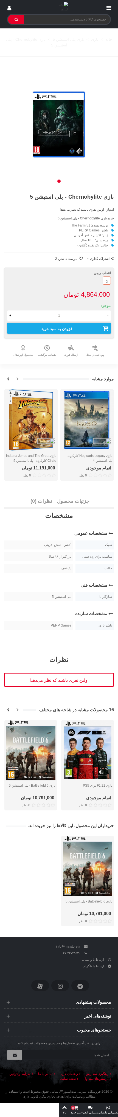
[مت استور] (59, 7)
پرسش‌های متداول (95, 1079)
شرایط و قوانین (19, 1074)
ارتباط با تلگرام (93, 966)
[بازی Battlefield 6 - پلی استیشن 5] (30, 750)
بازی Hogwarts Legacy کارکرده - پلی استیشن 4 (89, 458)
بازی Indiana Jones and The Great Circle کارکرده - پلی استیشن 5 (31, 458)
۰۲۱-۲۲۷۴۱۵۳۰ (70, 953)
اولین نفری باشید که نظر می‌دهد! (82, 209)
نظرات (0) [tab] (41, 501)
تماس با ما (45, 1074)
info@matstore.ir (68, 946)
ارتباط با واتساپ (93, 960)
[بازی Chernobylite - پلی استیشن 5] (59, 124)
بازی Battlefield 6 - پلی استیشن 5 (32, 785)
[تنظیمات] (9, 7)
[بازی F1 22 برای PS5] (87, 750)
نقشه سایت (68, 1079)
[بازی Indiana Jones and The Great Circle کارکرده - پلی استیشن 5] (31, 420)
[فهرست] (108, 7)
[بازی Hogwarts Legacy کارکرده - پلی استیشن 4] (87, 420)
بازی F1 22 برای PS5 (97, 785)
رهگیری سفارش (97, 1074)
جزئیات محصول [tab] (73, 501)
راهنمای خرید (69, 1074)
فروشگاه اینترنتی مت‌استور (82, 1092)
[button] (59, 181)
